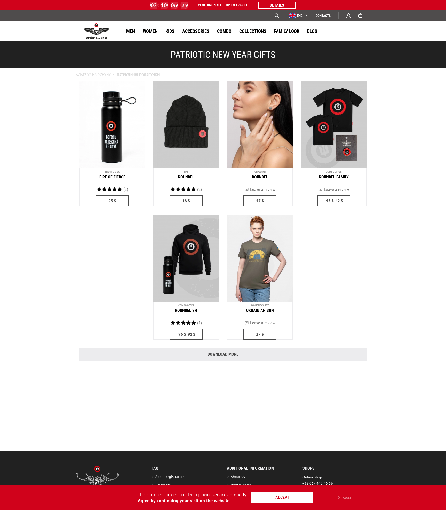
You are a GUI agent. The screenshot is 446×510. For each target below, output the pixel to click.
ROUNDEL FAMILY (334, 177)
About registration (171, 476)
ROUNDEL (186, 177)
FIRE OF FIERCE (112, 177)
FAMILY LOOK (286, 31)
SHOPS (308, 468)
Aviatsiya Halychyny (93, 74)
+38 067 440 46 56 (317, 483)
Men (130, 31)
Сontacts (323, 16)
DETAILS (277, 5)
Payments (163, 485)
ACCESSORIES (195, 31)
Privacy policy (241, 485)
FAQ (155, 468)
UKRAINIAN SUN (260, 310)
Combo (224, 31)
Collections (252, 31)
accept (282, 497)
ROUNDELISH (186, 310)
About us (238, 476)
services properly (229, 495)
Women (150, 31)
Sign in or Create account (348, 15)
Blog (312, 31)
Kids (169, 31)
